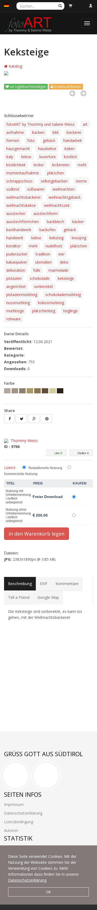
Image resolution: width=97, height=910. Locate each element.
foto (31, 140)
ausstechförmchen (22, 221)
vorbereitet (43, 286)
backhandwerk (18, 229)
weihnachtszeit (57, 205)
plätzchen (55, 172)
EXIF (43, 583)
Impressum (14, 804)
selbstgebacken (54, 181)
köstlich (70, 156)
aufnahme (15, 132)
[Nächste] (83, 93)
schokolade (40, 278)
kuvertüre (47, 156)
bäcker (78, 221)
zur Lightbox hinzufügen (27, 86)
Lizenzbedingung (18, 821)
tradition (43, 254)
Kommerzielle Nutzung (20, 474)
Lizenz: (10, 467)
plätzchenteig (43, 310)
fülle (36, 270)
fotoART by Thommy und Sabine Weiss (40, 124)
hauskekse (47, 148)
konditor (13, 245)
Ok (48, 891)
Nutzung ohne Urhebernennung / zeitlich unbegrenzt (18, 515)
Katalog (15, 66)
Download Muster (67, 86)
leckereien (61, 164)
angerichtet (16, 286)
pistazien (14, 278)
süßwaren (35, 189)
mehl (82, 164)
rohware (13, 318)
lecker (39, 164)
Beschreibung (20, 583)
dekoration (15, 270)
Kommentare (67, 583)
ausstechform (45, 213)
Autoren (11, 830)
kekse (26, 156)
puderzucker (16, 254)
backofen (47, 229)
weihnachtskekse (21, 205)
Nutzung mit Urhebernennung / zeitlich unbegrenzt (18, 496)
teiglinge (70, 310)
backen (38, 132)
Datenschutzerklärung (27, 880)
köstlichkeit (16, 164)
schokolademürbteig (63, 294)
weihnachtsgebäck (64, 197)
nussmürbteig (18, 302)
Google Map (48, 597)
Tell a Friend (18, 597)
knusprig (79, 237)
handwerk (14, 237)
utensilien (43, 262)
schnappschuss (19, 181)
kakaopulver (16, 262)
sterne (81, 181)
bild (55, 132)
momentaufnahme (22, 172)
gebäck (49, 140)
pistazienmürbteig (21, 294)
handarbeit (72, 140)
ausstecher (15, 213)
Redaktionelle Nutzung (45, 468)
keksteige (66, 278)
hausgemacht (18, 148)
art (85, 124)
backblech (55, 221)
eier (61, 254)
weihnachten (64, 189)
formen (12, 140)
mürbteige (15, 310)
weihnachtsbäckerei (23, 197)
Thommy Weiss (24, 440)
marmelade (58, 270)
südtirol (12, 189)
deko (64, 262)
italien (69, 148)
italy (9, 156)
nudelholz (54, 245)
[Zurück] (72, 93)
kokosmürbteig (51, 302)
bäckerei (74, 132)
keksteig (56, 237)
